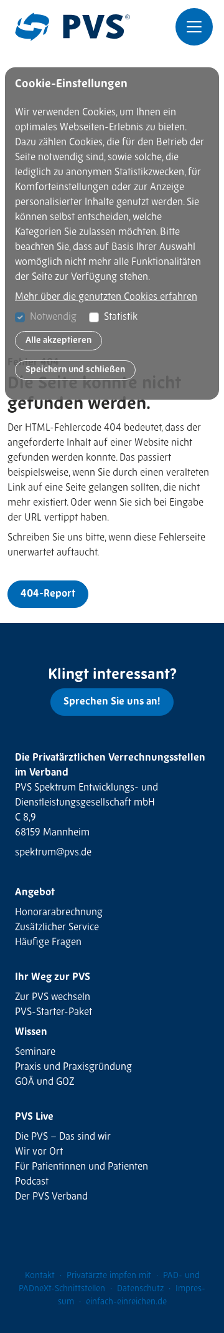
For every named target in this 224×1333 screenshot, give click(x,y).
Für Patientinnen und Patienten (81, 1167)
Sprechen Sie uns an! (112, 702)
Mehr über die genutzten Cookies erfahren (106, 297)
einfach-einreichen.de (126, 1301)
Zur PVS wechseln (52, 998)
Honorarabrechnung (59, 913)
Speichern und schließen (75, 369)
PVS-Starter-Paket (53, 1013)
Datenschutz (140, 1288)
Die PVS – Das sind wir (63, 1137)
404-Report (48, 594)
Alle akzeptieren (58, 340)
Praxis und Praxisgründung (73, 1067)
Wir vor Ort (39, 1152)
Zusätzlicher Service (57, 928)
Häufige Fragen (48, 943)
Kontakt (40, 1275)
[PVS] (72, 27)
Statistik (121, 317)
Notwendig (53, 317)
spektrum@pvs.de (53, 853)
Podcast (32, 1182)
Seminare (35, 1052)
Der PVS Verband (51, 1197)
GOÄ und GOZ (44, 1082)
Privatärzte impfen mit (109, 1275)
